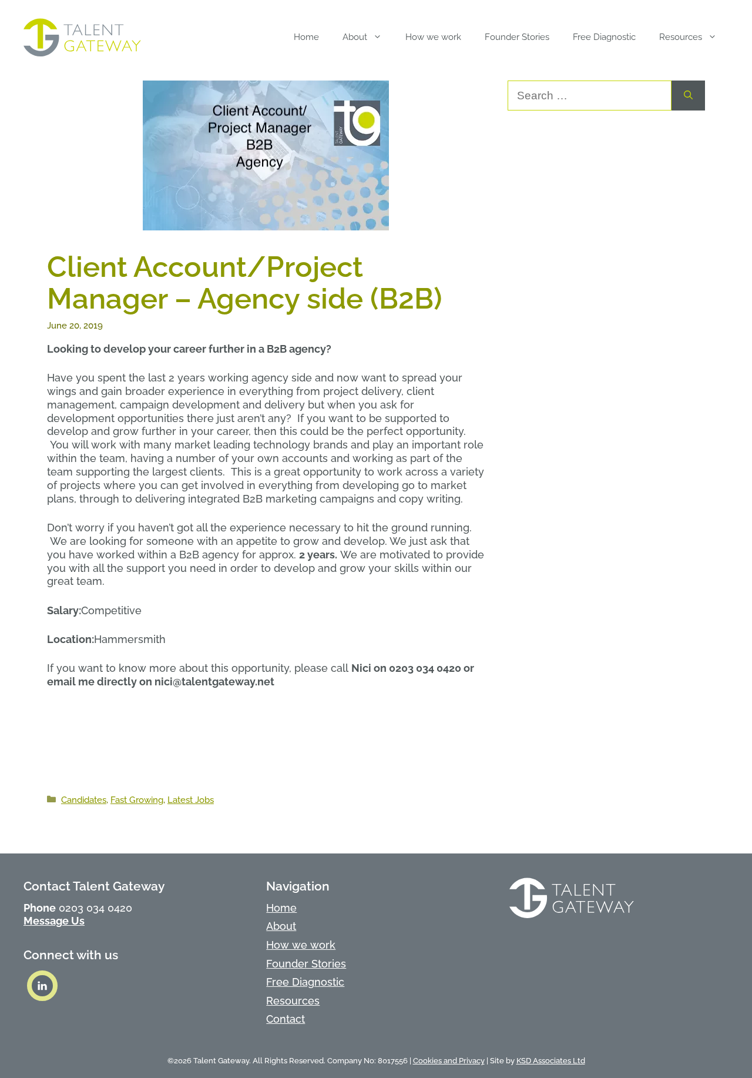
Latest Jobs (190, 800)
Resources (293, 1001)
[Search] (688, 96)
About (281, 926)
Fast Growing (136, 800)
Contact (285, 1019)
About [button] (355, 37)
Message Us (54, 921)
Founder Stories (517, 37)
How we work (433, 37)
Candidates (83, 800)
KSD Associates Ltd (550, 1060)
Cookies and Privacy (449, 1060)
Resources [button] (680, 37)
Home (306, 37)
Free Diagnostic (604, 37)
